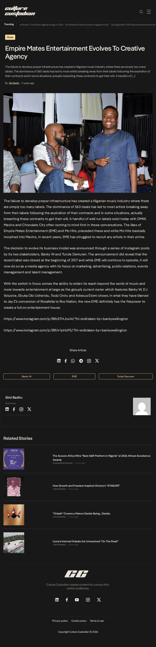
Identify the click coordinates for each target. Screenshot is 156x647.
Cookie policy (79, 620)
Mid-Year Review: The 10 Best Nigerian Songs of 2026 (33, 24)
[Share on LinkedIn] (58, 361)
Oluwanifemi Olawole (62, 463)
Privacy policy (60, 620)
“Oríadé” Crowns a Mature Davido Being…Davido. (82, 513)
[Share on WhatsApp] (73, 361)
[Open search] (141, 11)
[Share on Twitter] (97, 361)
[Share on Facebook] (66, 361)
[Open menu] (148, 11)
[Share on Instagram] (89, 361)
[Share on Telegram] (81, 361)
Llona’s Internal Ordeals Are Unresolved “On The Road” (85, 541)
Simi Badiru (14, 83)
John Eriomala (59, 489)
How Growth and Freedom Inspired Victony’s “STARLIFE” (86, 485)
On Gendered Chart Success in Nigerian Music (81, 24)
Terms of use (97, 620)
